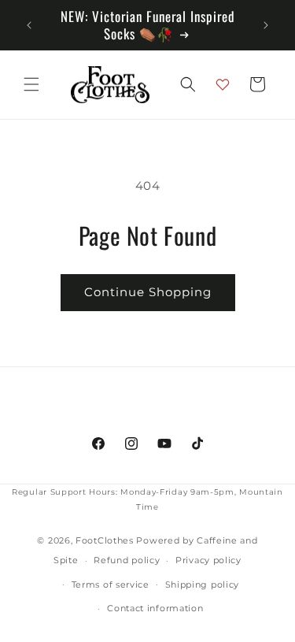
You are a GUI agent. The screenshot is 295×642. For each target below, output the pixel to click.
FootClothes (105, 540)
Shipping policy (202, 584)
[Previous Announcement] (29, 25)
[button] (31, 84)
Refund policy (127, 560)
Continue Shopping (148, 291)
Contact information (155, 608)
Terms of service (110, 584)
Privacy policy (208, 560)
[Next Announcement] (266, 25)
